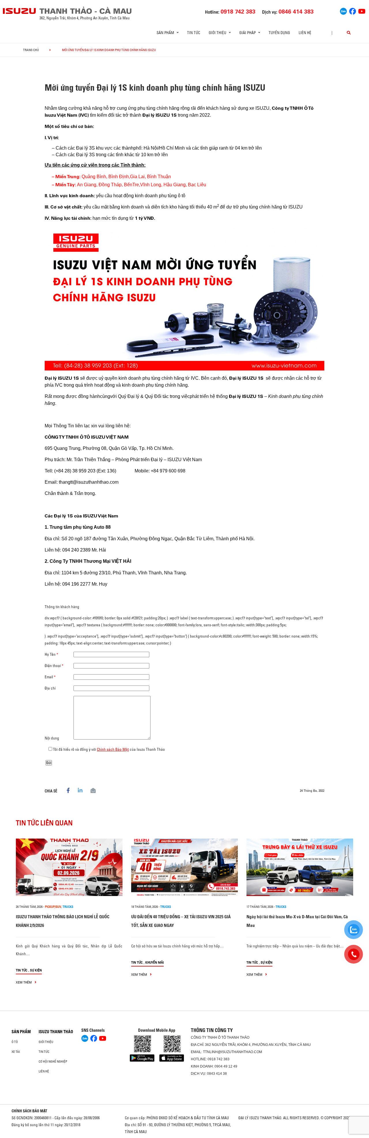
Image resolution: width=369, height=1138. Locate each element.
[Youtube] (361, 10)
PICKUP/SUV (53, 907)
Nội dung (52, 738)
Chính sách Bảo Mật (113, 749)
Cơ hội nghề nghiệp (53, 1061)
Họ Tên (51, 654)
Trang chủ (31, 50)
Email (50, 677)
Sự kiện (36, 970)
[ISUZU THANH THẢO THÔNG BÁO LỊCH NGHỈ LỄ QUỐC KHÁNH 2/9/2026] (69, 867)
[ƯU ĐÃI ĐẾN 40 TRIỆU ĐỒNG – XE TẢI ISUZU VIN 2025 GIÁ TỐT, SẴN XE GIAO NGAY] (184, 867)
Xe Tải (16, 1052)
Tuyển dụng (279, 32)
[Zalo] (343, 10)
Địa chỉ (50, 688)
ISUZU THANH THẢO (56, 1031)
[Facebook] (352, 10)
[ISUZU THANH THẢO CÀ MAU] (19, 11)
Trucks (68, 907)
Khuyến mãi (154, 962)
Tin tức (193, 32)
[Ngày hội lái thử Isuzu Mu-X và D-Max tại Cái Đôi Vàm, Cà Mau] (299, 867)
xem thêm (24, 982)
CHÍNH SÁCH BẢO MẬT (29, 1111)
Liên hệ (305, 32)
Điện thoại (54, 665)
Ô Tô (15, 1042)
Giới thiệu (46, 1042)
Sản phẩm (21, 1031)
